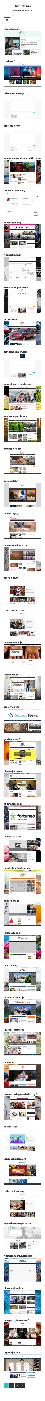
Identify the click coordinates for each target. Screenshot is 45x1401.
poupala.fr (10, 1062)
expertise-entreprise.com (18, 1223)
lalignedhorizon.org (15, 1158)
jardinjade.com (12, 932)
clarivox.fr (10, 61)
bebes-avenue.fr (13, 642)
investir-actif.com (14, 1029)
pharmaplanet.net (14, 1288)
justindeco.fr (11, 674)
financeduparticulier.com (18, 1255)
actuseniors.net (12, 448)
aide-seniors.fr (12, 125)
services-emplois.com (16, 287)
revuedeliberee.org (14, 190)
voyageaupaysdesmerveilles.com (22, 158)
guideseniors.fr (12, 739)
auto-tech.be (11, 319)
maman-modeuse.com (16, 545)
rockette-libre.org (14, 1191)
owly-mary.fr (11, 900)
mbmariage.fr (11, 513)
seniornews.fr (11, 706)
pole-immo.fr (11, 965)
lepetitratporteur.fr (15, 610)
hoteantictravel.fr (14, 997)
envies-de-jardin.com (16, 416)
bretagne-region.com (15, 351)
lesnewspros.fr (12, 28)
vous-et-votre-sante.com (17, 384)
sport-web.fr (11, 577)
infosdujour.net (12, 1352)
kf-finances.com (13, 803)
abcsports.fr (10, 1126)
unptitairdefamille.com (17, 868)
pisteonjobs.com (13, 771)
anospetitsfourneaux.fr (17, 1320)
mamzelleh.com (12, 836)
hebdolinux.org (12, 222)
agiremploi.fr (11, 480)
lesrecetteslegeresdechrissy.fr (21, 1094)
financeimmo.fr (12, 254)
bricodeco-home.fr (14, 93)
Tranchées (22, 6)
